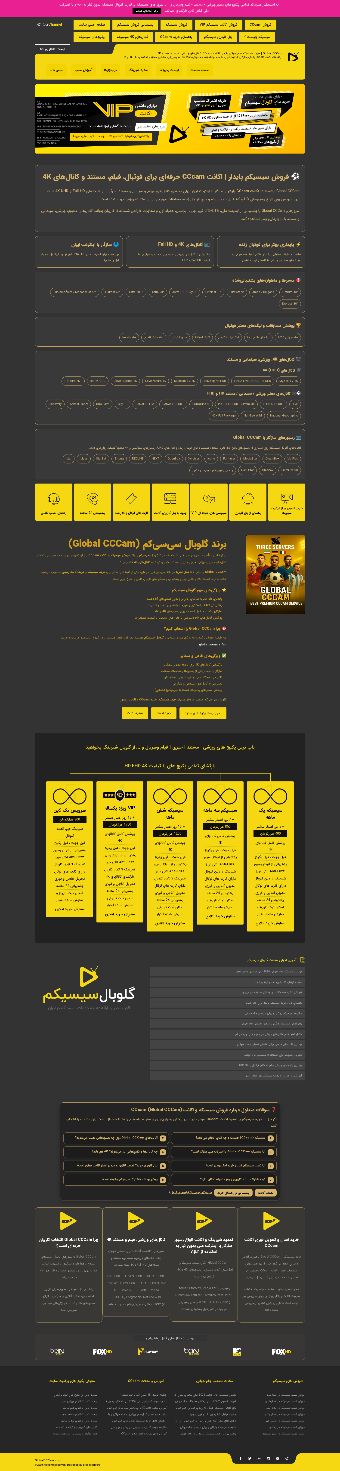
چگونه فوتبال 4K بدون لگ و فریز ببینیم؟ (278, 982)
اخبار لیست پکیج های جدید (203, 712)
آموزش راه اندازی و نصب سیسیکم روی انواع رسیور (273, 1075)
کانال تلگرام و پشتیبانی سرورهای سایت (75, 1433)
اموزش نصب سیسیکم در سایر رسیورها (284, 1433)
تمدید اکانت (135, 712)
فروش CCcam (261, 25)
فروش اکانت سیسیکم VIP (219, 25)
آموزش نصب (84, 70)
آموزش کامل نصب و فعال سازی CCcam (144, 1433)
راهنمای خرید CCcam (176, 37)
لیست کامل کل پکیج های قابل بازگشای (75, 1395)
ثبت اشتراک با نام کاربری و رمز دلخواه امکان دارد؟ (236, 1179)
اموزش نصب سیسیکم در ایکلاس (287, 1427)
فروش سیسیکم (176, 25)
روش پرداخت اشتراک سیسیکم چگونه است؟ (133, 1179)
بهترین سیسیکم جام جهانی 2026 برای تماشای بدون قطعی (268, 971)
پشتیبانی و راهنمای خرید (233, 1192)
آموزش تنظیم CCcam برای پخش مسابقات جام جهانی (270, 992)
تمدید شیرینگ (138, 70)
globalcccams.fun (212, 644)
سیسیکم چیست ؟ (257, 37)
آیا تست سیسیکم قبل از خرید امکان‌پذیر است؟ (238, 1166)
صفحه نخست (199, 70)
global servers (91, 1464)
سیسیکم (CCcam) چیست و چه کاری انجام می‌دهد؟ (234, 1138)
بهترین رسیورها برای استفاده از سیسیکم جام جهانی (273, 1055)
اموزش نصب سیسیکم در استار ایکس (284, 1414)
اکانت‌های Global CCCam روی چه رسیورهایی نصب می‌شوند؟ (119, 1138)
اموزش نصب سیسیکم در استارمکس (285, 1401)
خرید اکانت (164, 712)
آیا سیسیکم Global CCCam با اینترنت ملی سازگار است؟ (231, 1152)
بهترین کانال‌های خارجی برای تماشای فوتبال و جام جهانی (269, 1044)
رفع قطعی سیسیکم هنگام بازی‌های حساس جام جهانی (271, 1023)
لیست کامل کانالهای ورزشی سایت (78, 1401)
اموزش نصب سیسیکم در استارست (285, 1395)
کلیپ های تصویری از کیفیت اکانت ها (76, 1427)
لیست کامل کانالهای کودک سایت (79, 1421)
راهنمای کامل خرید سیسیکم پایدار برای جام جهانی (273, 1003)
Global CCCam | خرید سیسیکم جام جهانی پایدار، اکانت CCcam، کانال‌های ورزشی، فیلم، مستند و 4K (220, 53)
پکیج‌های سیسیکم (91, 37)
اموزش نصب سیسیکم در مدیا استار (285, 1408)
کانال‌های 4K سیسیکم (132, 37)
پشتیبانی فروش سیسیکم (135, 25)
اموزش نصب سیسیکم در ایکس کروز (285, 1421)
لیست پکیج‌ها (169, 70)
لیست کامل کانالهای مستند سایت (78, 1414)
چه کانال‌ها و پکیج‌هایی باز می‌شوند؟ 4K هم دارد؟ (128, 1152)
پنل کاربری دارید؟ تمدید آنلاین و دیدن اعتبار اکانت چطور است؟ (120, 1166)
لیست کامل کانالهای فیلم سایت (80, 1408)
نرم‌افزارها (110, 70)
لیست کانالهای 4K (52, 49)
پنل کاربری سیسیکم (218, 37)
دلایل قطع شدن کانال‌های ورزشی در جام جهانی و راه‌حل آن (268, 1034)
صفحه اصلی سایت (91, 25)
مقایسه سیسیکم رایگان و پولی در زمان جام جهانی (273, 1013)
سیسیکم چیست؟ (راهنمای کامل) (190, 1192)
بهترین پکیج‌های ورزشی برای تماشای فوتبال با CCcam (270, 1065)
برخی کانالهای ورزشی (146, 11)
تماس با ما (56, 70)
